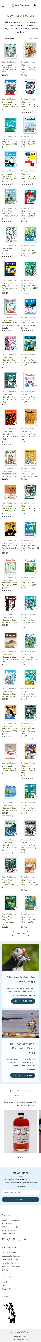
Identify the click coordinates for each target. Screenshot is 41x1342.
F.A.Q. (4, 1293)
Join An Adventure (23, 1001)
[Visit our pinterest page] (14, 1239)
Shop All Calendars (22, 1075)
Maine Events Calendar (11, 1266)
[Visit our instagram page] (8, 1239)
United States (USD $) (19, 1332)
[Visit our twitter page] (25, 1239)
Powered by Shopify (20, 1337)
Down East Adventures (11, 1263)
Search (4, 1282)
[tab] (18, 1157)
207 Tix (5, 1270)
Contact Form (7, 1289)
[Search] (38, 6)
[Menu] (3, 6)
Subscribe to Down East (11, 1256)
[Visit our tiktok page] (19, 1239)
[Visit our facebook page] (3, 1239)
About (4, 1285)
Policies (5, 1296)
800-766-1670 (8, 1223)
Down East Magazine (10, 1252)
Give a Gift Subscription (11, 1259)
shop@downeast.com (10, 1220)
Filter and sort (10, 38)
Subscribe (20, 1199)
